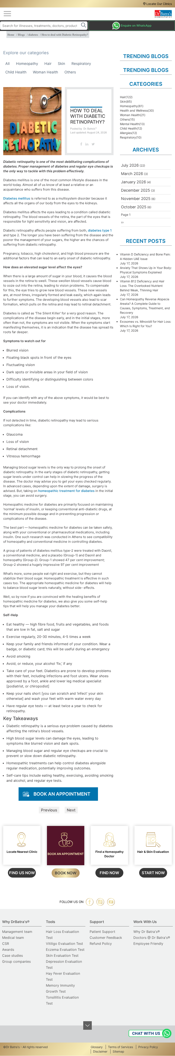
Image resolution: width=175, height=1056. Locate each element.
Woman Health (45, 72)
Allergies (126, 133)
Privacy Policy (148, 1047)
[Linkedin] (86, 144)
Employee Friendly (148, 943)
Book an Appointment (62, 794)
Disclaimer (100, 1051)
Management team (17, 931)
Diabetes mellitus (16, 198)
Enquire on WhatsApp (136, 25)
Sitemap (118, 1051)
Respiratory (81, 63)
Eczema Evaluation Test (65, 949)
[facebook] (89, 902)
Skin (61, 63)
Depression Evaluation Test (64, 964)
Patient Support (102, 931)
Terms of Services (120, 1047)
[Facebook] (81, 144)
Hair (47, 63)
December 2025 (135, 190)
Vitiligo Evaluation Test (64, 943)
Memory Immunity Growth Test (60, 988)
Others (70, 72)
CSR (5, 943)
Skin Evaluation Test (62, 955)
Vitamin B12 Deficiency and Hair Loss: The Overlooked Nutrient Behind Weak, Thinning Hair (142, 285)
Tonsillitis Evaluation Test (62, 1000)
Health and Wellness (134, 110)
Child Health (15, 72)
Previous (49, 810)
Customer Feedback (106, 937)
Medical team (13, 937)
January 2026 (133, 182)
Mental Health (129, 124)
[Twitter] (93, 144)
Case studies (12, 955)
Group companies (16, 961)
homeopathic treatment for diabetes (66, 491)
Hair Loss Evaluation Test (62, 934)
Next (71, 810)
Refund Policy (101, 943)
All (7, 63)
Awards (8, 949)
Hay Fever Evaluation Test (63, 976)
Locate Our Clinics (159, 4)
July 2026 (130, 165)
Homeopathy (27, 63)
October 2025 (133, 207)
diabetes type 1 (100, 230)
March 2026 (132, 173)
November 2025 (135, 198)
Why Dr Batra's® (146, 931)
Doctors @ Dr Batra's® (151, 937)
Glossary (97, 1047)
